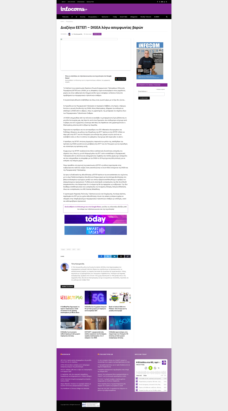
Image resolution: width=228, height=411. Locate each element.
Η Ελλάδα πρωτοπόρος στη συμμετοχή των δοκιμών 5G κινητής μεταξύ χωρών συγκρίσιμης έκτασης (118, 335)
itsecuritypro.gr (106, 354)
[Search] (166, 17)
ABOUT (63, 2)
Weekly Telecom (145, 17)
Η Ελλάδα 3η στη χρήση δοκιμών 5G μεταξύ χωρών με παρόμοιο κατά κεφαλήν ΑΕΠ (96, 309)
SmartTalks (123, 17)
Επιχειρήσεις (92, 17)
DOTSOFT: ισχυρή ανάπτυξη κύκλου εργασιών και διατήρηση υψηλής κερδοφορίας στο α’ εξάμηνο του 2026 (95, 335)
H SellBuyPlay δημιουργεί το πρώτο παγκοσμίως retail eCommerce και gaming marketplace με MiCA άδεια (70, 309)
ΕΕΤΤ (74, 249)
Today (115, 17)
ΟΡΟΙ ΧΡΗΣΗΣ (71, 2)
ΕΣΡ (78, 249)
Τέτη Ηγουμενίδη (77, 34)
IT (72, 17)
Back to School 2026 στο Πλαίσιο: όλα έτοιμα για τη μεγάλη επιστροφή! (118, 309)
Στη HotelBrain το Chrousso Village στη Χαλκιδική (75, 388)
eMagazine (133, 17)
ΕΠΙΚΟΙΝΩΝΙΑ (80, 2)
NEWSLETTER (90, 2)
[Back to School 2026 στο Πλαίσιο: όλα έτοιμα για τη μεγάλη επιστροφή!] (120, 297)
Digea (63, 249)
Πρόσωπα (105, 17)
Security (82, 17)
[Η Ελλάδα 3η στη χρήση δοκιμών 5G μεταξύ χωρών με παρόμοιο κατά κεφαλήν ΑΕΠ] (96, 297)
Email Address (142, 91)
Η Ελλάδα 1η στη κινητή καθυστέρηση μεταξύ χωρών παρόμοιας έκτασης (70, 334)
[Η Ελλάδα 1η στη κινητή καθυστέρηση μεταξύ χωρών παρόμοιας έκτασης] (71, 323)
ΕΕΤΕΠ (68, 249)
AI (76, 17)
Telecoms (65, 17)
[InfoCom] (74, 9)
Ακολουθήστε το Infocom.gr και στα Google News (83, 207)
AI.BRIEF (156, 17)
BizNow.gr (66, 354)
